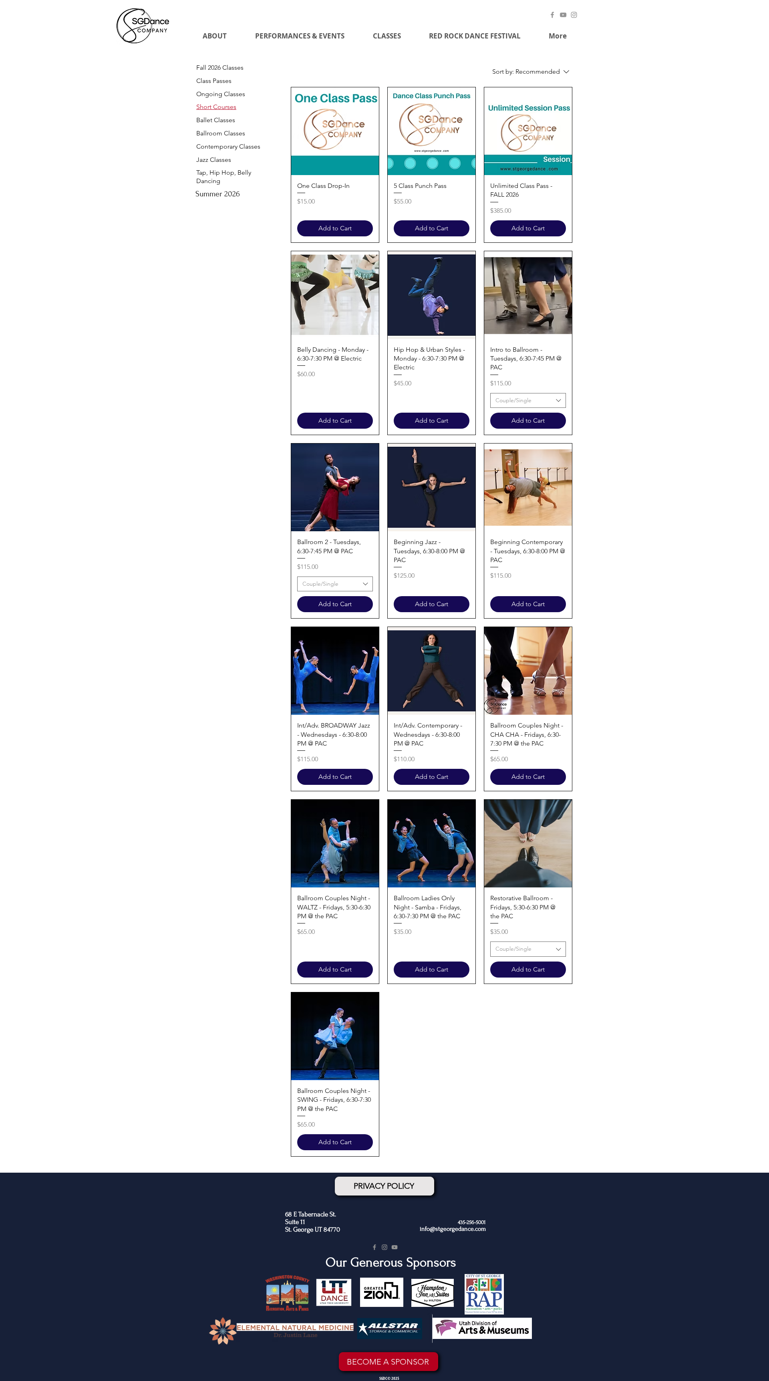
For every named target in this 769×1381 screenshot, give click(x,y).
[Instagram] (574, 15)
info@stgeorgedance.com (453, 1228)
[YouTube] (563, 15)
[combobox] (528, 400)
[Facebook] (552, 15)
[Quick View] (335, 131)
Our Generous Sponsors (391, 1262)
